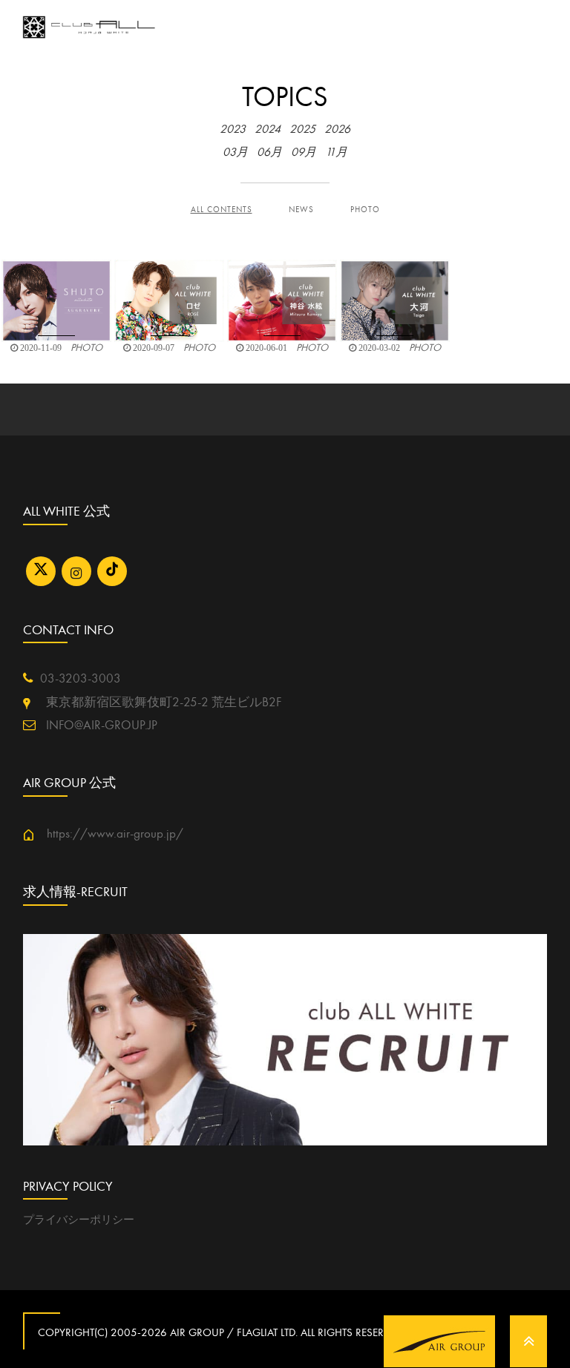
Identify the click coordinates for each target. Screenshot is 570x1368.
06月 (269, 152)
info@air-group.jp (100, 725)
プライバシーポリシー (78, 1219)
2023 (233, 129)
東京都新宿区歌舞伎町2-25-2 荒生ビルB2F (155, 702)
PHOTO (365, 209)
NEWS (301, 209)
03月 (235, 152)
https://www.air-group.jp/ (108, 833)
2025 (302, 129)
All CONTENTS (221, 209)
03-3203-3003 (80, 678)
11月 (336, 152)
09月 (303, 152)
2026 (337, 129)
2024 (268, 129)
